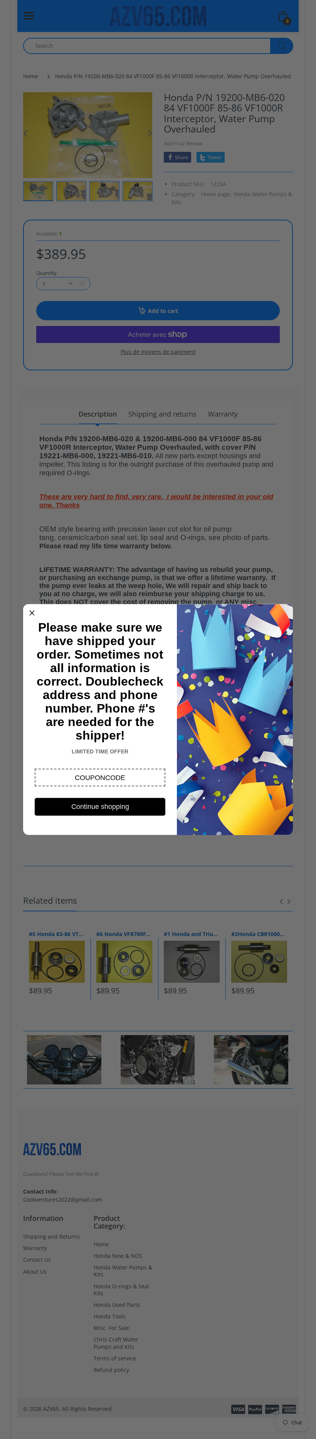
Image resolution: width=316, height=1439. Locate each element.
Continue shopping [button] (100, 806)
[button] (100, 778)
